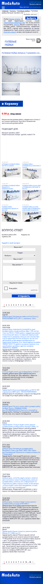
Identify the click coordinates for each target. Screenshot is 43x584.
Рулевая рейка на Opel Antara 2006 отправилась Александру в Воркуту (31, 208)
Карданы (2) (25, 235)
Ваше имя (18, 247)
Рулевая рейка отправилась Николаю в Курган (31, 165)
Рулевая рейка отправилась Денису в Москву (10, 208)
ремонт (16, 25)
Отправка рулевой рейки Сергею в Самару (11, 165)
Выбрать (31, 18)
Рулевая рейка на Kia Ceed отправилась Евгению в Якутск (31, 187)
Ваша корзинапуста (30, 39)
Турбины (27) (6, 237)
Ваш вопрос (17, 265)
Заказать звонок (35, 4)
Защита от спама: (16, 283)
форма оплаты (14, 19)
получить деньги (10, 32)
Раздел (20, 253)
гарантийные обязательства (14, 23)
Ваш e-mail (18, 259)
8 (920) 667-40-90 (35, 2)
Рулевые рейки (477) (9, 235)
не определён (35, 7)
